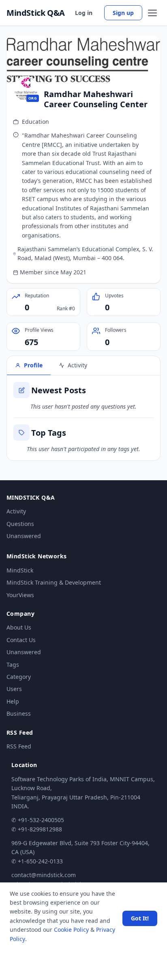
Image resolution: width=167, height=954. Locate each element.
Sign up (123, 13)
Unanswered (23, 536)
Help (12, 701)
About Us (18, 627)
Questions (20, 524)
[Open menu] (152, 13)
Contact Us (21, 640)
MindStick (19, 570)
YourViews (20, 595)
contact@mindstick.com (43, 875)
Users (14, 689)
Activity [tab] (77, 365)
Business (18, 713)
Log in (83, 13)
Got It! (140, 918)
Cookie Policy (71, 929)
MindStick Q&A (35, 13)
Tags (12, 664)
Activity (16, 511)
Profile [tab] (33, 365)
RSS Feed (18, 746)
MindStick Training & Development (53, 582)
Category (18, 677)
